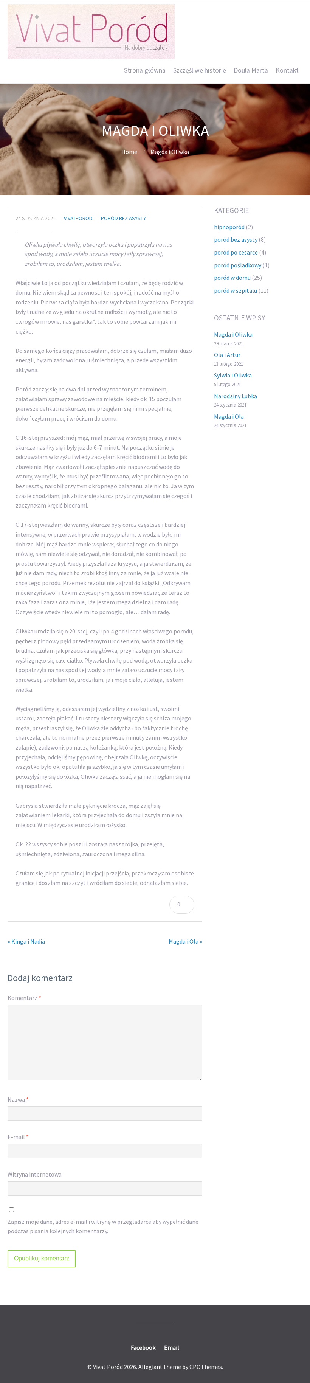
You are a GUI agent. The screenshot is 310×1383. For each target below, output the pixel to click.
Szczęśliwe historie (199, 70)
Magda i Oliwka (233, 334)
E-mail (18, 1137)
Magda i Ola (229, 416)
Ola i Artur (227, 355)
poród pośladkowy (237, 265)
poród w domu (232, 277)
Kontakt (287, 70)
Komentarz (24, 997)
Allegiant (150, 1367)
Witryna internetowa (35, 1174)
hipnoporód (229, 227)
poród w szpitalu (235, 290)
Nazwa (18, 1099)
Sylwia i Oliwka (233, 375)
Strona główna (145, 70)
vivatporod (78, 218)
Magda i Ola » (185, 941)
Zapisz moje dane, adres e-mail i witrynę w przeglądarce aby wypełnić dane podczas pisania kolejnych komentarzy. (103, 1226)
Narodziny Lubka (235, 396)
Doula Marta (251, 70)
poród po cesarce (236, 252)
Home (129, 151)
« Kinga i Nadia (26, 941)
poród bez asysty (123, 218)
